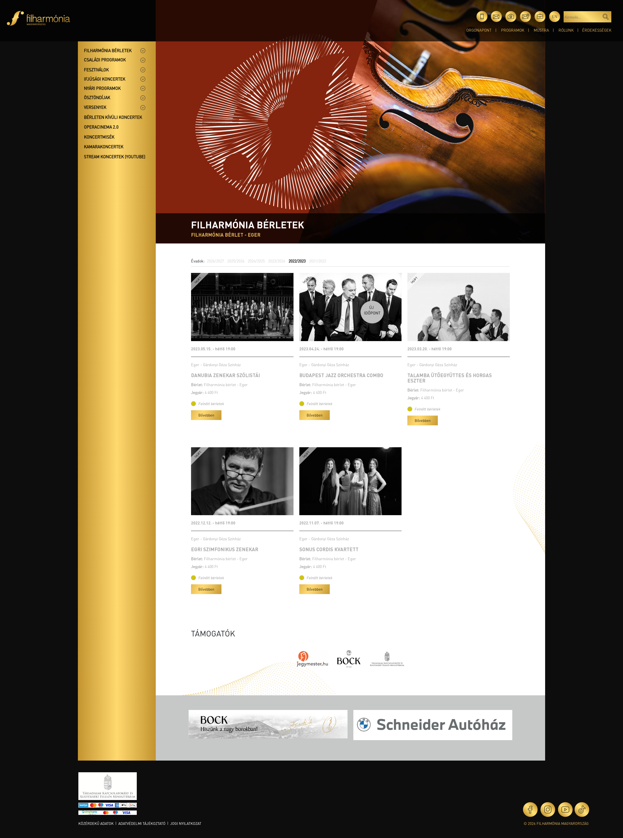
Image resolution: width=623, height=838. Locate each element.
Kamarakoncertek (103, 146)
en (554, 16)
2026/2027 (215, 260)
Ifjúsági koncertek (104, 79)
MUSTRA (541, 30)
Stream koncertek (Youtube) (114, 156)
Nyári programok (102, 88)
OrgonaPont (479, 30)
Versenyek (95, 107)
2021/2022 (317, 260)
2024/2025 (256, 260)
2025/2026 (235, 260)
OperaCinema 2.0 (101, 127)
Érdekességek (596, 30)
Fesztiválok (96, 69)
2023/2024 (276, 260)
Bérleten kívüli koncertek (113, 117)
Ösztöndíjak (97, 97)
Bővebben (206, 415)
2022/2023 (297, 260)
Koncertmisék (99, 137)
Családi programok (105, 59)
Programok (512, 30)
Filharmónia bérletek (108, 50)
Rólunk (566, 30)
